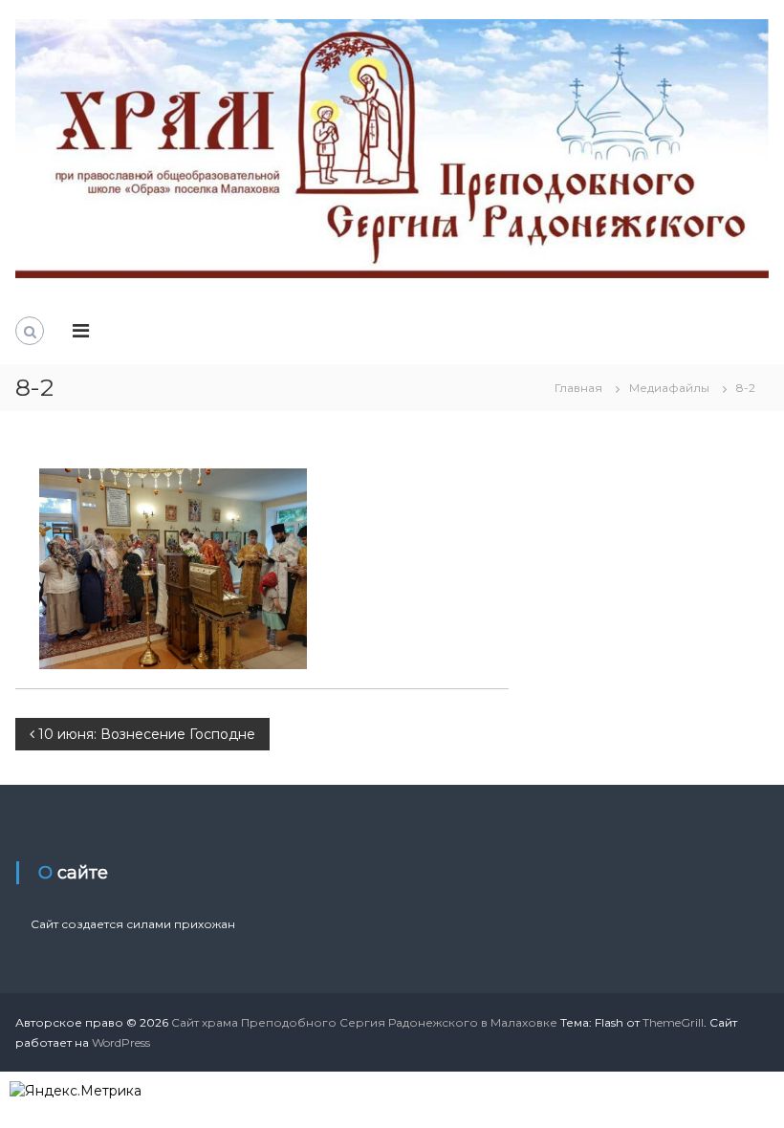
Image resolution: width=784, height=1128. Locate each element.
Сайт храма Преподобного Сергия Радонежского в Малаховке (364, 1022)
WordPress (121, 1042)
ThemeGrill (673, 1022)
